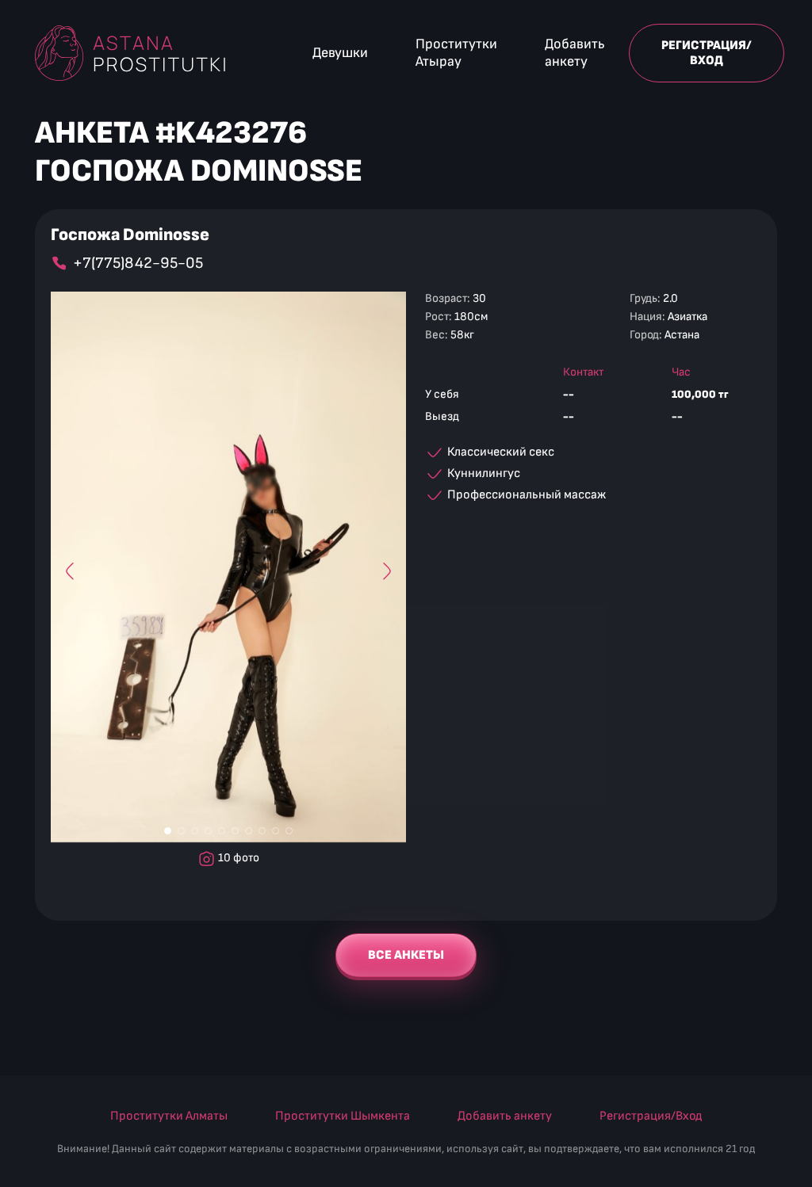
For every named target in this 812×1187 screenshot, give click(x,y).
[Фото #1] (167, 830)
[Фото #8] (262, 830)
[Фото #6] (235, 830)
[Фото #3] (194, 830)
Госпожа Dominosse (130, 235)
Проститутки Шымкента (342, 1116)
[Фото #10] (289, 830)
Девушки (340, 52)
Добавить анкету (575, 53)
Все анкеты (406, 955)
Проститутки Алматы (169, 1116)
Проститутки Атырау (456, 53)
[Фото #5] (221, 830)
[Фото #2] (181, 830)
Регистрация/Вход (706, 53)
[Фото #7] (248, 830)
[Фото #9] (275, 830)
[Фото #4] (208, 830)
